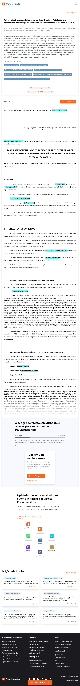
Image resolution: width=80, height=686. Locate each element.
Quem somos (59, 655)
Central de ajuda (60, 658)
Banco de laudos (33, 644)
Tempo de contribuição (10, 653)
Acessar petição (67, 101)
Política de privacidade (62, 666)
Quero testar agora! (39, 682)
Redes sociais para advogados (38, 641)
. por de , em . (21, 582)
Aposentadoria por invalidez (11, 659)
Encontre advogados (35, 660)
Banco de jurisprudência (36, 647)
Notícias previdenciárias (36, 666)
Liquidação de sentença (10, 647)
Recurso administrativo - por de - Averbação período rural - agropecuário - (59, 599)
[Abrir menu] (76, 3)
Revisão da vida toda (9, 644)
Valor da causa (7, 650)
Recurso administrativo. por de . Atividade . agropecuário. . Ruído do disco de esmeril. (20, 616)
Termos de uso (59, 663)
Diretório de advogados (36, 650)
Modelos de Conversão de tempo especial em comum (18, 74)
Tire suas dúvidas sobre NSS (37, 663)
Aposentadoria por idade (10, 662)
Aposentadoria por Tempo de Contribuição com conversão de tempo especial (52, 74)
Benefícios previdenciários (63, 641)
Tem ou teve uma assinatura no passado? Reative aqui (29, 517)
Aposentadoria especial (10, 656)
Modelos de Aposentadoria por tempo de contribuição (34, 65)
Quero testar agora (35, 476)
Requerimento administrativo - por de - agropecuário (59, 582)
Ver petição (32, 586)
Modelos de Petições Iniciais (11, 65)
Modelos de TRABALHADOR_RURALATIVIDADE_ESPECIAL (18, 70)
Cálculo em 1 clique (8, 641)
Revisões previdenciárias (63, 644)
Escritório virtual (34, 653)
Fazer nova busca (70, 13)
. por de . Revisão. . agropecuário (59, 616)
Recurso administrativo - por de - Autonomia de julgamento (20, 599)
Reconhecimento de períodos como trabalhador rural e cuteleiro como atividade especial (27, 79)
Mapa (56, 660)
